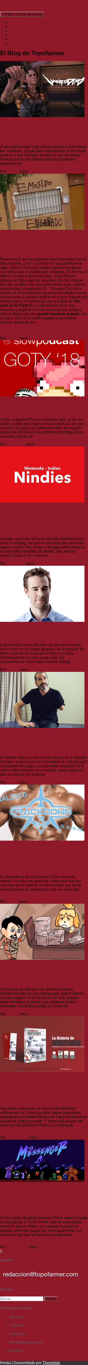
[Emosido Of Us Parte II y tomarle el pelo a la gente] (42, 229)
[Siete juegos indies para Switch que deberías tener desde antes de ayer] (42, 501)
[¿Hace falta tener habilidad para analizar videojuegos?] (42, 727)
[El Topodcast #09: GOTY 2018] (42, 395)
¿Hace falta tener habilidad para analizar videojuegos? (42, 744)
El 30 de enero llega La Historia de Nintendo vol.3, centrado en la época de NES (42, 1092)
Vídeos (15, 43)
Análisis (16, 27)
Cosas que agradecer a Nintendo (44, 635)
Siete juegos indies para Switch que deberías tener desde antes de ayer (42, 522)
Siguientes (27, 1251)
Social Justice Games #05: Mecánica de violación (35, 975)
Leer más (30, 164)
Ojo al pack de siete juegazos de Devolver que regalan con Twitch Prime (44, 1201)
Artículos (16, 31)
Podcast (16, 39)
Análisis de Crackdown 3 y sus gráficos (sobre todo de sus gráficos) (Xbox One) (41, 860)
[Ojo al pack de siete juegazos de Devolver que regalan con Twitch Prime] (42, 1180)
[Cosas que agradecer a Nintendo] (42, 621)
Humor (5, 963)
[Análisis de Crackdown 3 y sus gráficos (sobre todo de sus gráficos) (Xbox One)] (42, 839)
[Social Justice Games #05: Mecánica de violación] (42, 959)
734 (14, 1251)
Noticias (16, 35)
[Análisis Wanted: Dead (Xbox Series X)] (42, 116)
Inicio (13, 22)
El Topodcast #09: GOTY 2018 (40, 409)
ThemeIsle (51, 1363)
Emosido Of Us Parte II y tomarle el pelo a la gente (44, 246)
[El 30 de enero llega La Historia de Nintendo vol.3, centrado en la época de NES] (42, 1071)
